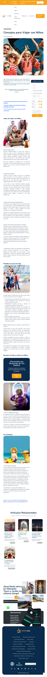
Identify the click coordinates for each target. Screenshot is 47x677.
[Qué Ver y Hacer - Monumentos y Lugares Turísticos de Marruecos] (9, 525)
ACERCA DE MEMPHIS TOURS (19, 641)
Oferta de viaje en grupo (23, 658)
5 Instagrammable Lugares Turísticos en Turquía (9, 561)
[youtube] (18, 668)
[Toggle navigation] (12, 16)
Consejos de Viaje (11, 568)
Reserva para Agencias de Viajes (18, 646)
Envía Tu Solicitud (31, 646)
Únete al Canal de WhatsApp (13, 601)
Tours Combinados (17, 17)
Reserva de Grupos (31, 649)
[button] (25, 16)
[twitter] (14, 668)
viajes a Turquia (17, 500)
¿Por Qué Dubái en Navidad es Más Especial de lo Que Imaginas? (36, 535)
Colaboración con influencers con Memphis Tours (23, 656)
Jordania (9, 501)
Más (15, 24)
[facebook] (11, 668)
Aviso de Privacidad (16, 637)
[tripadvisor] (35, 668)
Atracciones (13, 542)
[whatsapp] (31, 668)
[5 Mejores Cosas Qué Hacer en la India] (23, 525)
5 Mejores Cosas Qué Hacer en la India (22, 534)
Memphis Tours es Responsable (18, 649)
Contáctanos (31, 641)
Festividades (40, 542)
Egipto (15, 10)
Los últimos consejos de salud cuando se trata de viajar (23, 653)
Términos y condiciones (18, 644)
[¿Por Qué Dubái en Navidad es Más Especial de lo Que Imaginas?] (37, 525)
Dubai (13, 501)
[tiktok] (21, 668)
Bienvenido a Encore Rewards (29, 637)
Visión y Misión (30, 639)
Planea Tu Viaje (16, 375)
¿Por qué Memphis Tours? (19, 639)
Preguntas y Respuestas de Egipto (23, 651)
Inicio (15, 7)
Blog (15, 21)
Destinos (16, 13)
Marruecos (24, 500)
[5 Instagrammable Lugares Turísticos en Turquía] (9, 552)
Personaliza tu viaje (40, 16)
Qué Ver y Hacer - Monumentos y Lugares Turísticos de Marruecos (9, 535)
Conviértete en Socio (29, 644)
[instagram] (28, 668)
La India (17, 501)
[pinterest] (25, 668)
